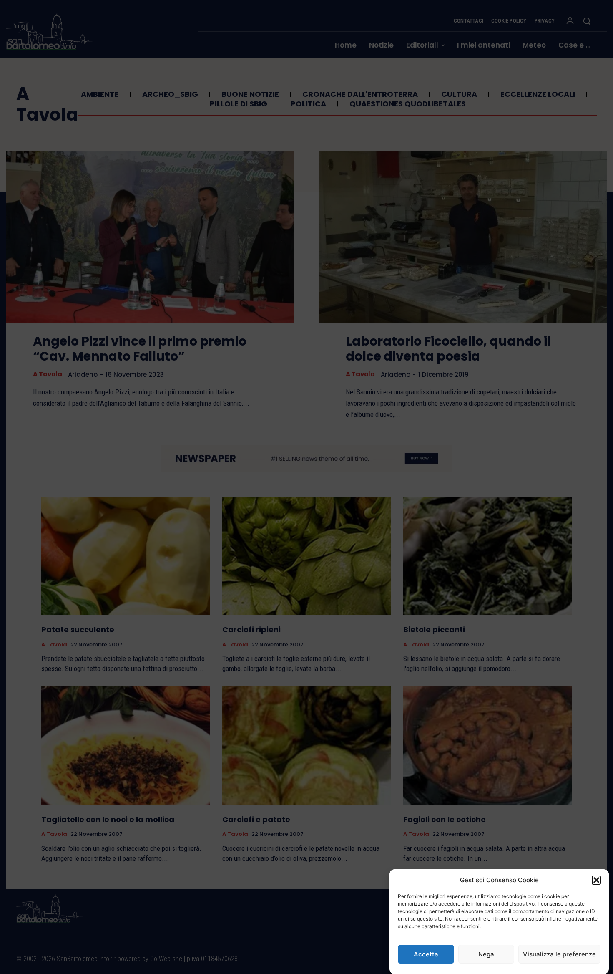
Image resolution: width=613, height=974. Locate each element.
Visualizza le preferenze (559, 954)
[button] (596, 880)
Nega (486, 954)
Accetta (426, 954)
